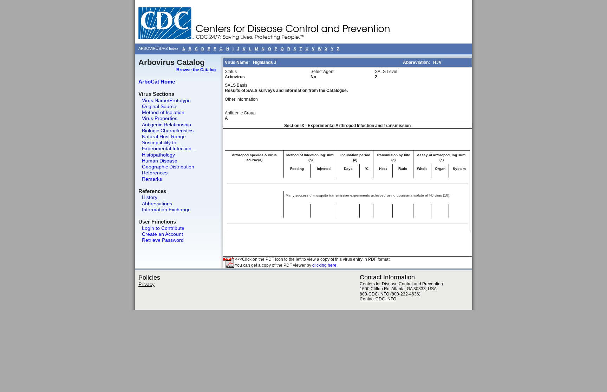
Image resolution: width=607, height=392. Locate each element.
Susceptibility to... (161, 142)
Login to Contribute (163, 228)
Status (231, 71)
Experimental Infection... (169, 148)
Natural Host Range (164, 136)
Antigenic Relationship (166, 124)
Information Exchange (166, 209)
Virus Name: (238, 62)
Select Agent (322, 71)
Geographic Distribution (168, 167)
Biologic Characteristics (168, 130)
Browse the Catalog (196, 69)
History (149, 197)
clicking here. (325, 265)
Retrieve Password (163, 240)
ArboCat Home (156, 82)
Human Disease (159, 161)
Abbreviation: (417, 62)
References (155, 172)
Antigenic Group (240, 113)
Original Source (159, 106)
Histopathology (158, 155)
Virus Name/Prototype (166, 100)
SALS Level (386, 71)
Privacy (146, 284)
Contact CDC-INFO (378, 299)
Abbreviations (157, 203)
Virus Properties (159, 118)
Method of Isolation (163, 112)
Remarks (152, 179)
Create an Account (162, 234)
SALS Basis (236, 85)
